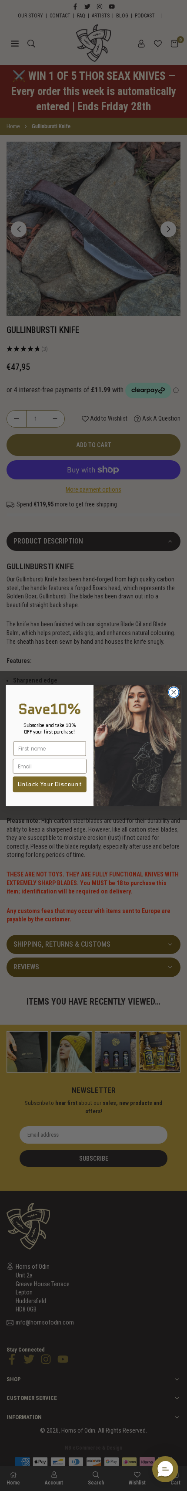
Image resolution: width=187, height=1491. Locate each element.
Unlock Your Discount (49, 784)
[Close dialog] (174, 692)
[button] (165, 1469)
